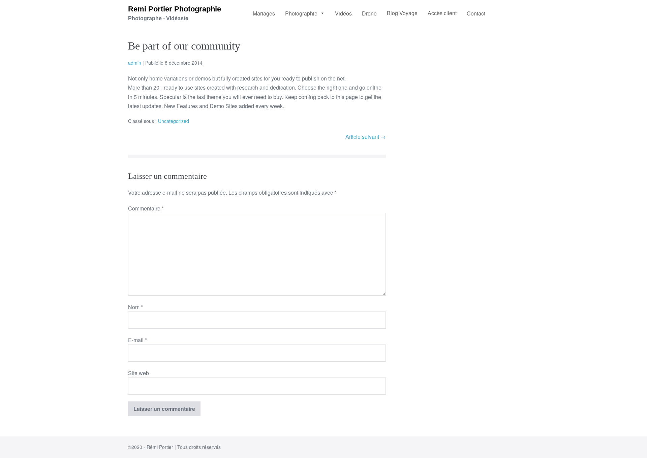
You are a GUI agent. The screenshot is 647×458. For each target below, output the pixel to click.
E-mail (137, 340)
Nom (135, 307)
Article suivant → (365, 136)
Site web (138, 373)
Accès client (442, 13)
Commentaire (146, 208)
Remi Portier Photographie (174, 9)
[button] (305, 13)
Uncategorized (173, 121)
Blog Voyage (402, 13)
